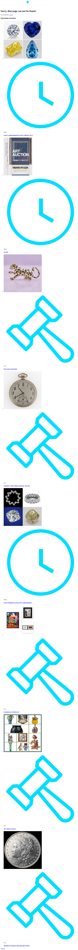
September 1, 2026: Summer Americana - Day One (17, 485)
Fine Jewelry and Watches (10, 369)
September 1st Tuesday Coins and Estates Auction (16, 945)
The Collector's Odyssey (10, 828)
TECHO (6, 252)
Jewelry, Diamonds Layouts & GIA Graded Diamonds (18, 602)
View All (3, 948)
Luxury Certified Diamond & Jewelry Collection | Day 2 (18, 135)
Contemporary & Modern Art (11, 712)
